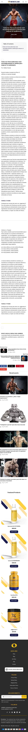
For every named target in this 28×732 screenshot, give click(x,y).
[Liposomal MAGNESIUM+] (14, 546)
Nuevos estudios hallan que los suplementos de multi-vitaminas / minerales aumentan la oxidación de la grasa (10, 357)
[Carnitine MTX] (14, 580)
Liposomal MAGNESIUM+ (14, 560)
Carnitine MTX (14, 595)
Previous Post (3, 347)
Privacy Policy (14, 677)
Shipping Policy (14, 682)
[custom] (7, 712)
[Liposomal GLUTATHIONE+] (14, 512)
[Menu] (2, 2)
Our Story (14, 659)
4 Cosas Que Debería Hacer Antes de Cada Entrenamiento (17, 350)
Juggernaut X (14, 629)
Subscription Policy (14, 685)
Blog (14, 656)
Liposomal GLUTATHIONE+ (14, 526)
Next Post (25, 354)
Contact (14, 664)
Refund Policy (14, 680)
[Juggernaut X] (14, 615)
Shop (14, 653)
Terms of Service (14, 688)
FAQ (14, 661)
